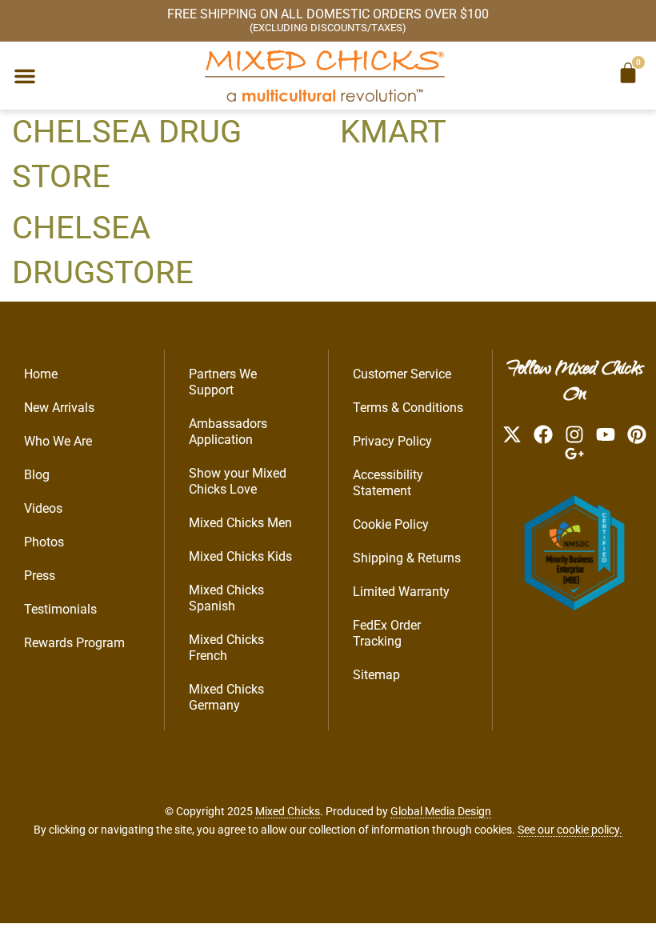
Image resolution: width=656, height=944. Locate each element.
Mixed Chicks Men (240, 522)
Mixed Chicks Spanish (226, 598)
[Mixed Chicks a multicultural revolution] (325, 76)
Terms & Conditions (408, 407)
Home (41, 374)
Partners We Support (223, 382)
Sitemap (376, 674)
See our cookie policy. (570, 829)
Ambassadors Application (228, 431)
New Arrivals (59, 407)
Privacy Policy (392, 441)
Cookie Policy (391, 524)
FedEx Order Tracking (387, 633)
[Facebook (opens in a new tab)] (543, 434)
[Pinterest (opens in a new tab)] (636, 434)
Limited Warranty (401, 591)
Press (39, 575)
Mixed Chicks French (226, 647)
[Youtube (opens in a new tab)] (605, 434)
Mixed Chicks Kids (240, 556)
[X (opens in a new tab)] (512, 434)
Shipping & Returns (407, 558)
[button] (25, 76)
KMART (393, 131)
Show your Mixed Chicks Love (237, 481)
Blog (37, 474)
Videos (43, 508)
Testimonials (60, 609)
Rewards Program (74, 642)
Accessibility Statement (388, 482)
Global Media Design (440, 811)
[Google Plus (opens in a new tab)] (574, 453)
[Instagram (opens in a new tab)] (574, 434)
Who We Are (58, 441)
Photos (44, 542)
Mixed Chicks (287, 811)
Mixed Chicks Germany (226, 697)
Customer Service (402, 374)
